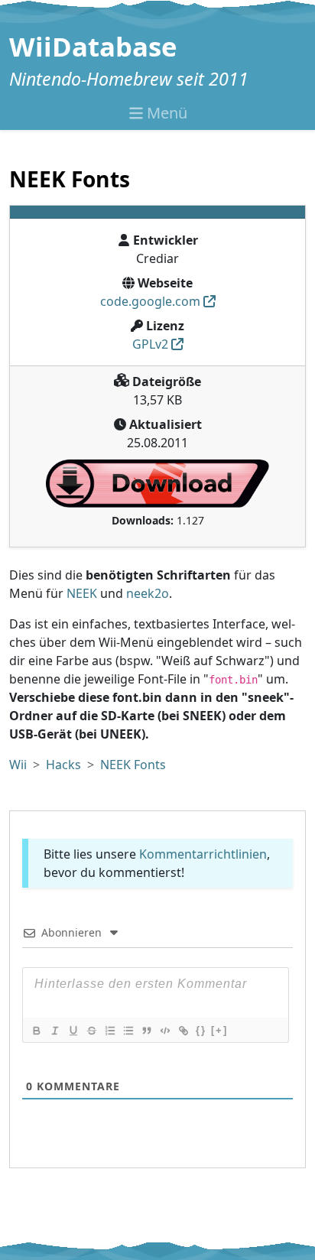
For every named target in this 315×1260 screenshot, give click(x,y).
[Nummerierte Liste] (109, 1030)
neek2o (147, 593)
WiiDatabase (93, 46)
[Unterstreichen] (72, 1030)
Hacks (63, 764)
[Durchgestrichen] (91, 1030)
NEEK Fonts (133, 764)
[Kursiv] (54, 1030)
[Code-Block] (164, 1030)
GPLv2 (150, 344)
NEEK (82, 593)
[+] (219, 1030)
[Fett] (36, 1030)
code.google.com (150, 301)
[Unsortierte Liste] (128, 1030)
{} (201, 1030)
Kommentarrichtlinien (203, 854)
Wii (18, 764)
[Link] (183, 1030)
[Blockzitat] (146, 1030)
